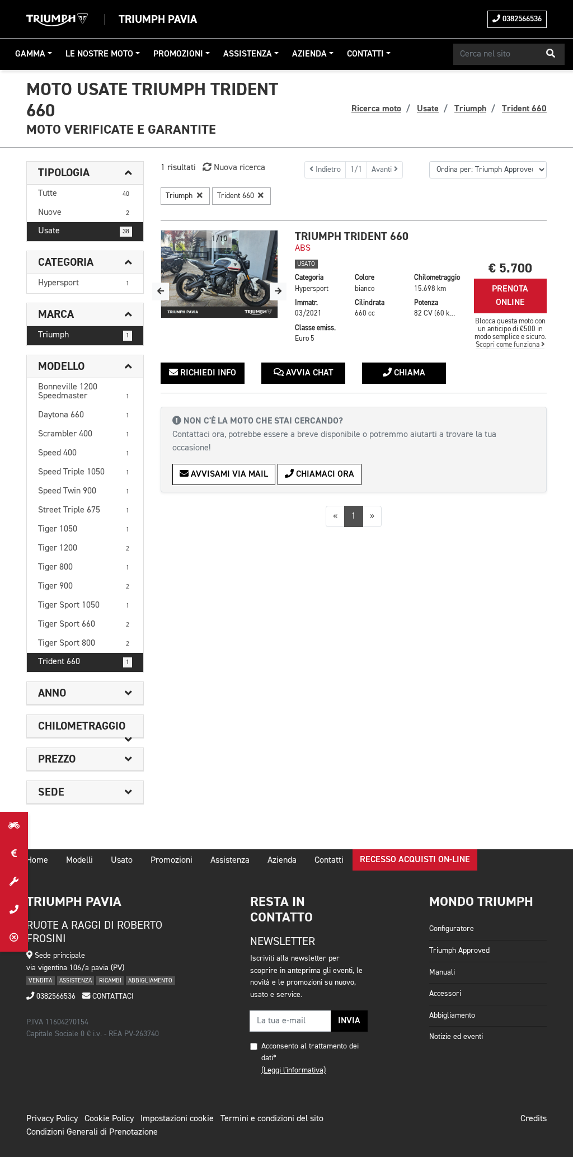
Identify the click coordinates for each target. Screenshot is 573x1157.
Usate (83, 231)
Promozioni (178, 54)
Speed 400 (83, 453)
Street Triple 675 (83, 510)
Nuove (83, 212)
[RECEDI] (14, 938)
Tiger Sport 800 (83, 643)
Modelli (79, 860)
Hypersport (83, 283)
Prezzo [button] (57, 759)
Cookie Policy (109, 1118)
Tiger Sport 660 (83, 624)
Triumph (83, 335)
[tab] (85, 173)
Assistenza (247, 54)
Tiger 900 (83, 586)
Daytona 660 (83, 415)
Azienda (309, 54)
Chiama (408, 373)
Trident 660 (83, 661)
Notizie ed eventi (456, 1037)
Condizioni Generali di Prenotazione (92, 1132)
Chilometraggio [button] (81, 726)
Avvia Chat (308, 373)
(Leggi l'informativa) (293, 1070)
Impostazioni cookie (177, 1118)
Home (37, 860)
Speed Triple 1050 (83, 472)
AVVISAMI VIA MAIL (228, 474)
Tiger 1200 (83, 548)
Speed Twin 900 (83, 491)
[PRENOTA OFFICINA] (14, 882)
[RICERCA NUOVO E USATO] (14, 826)
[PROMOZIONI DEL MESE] (14, 854)
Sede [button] (51, 792)
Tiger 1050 (83, 529)
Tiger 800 (83, 567)
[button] (551, 54)
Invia (349, 1021)
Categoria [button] (65, 262)
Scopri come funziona (508, 345)
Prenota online (510, 296)
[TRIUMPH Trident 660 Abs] (219, 274)
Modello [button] (61, 366)
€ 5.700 (510, 268)
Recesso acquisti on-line (415, 859)
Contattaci (112, 996)
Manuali (442, 972)
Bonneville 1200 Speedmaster (83, 392)
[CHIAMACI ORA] (14, 910)
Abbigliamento (452, 1015)
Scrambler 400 (83, 434)
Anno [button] (52, 693)
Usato (122, 860)
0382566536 (521, 19)
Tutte (83, 193)
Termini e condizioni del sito (271, 1118)
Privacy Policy (52, 1118)
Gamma (30, 54)
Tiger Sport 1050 (83, 605)
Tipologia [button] (64, 173)
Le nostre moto (99, 54)
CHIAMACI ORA (324, 474)
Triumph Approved (459, 950)
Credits (533, 1118)
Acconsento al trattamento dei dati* (310, 1052)
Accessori (445, 994)
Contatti (365, 54)
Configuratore (451, 929)
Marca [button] (56, 314)
